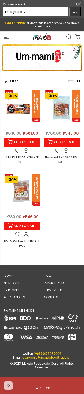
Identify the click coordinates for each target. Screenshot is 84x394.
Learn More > (42, 26)
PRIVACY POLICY (55, 283)
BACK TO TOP (42, 388)
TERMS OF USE (54, 290)
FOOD (8, 276)
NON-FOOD (12, 283)
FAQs (47, 276)
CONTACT (51, 297)
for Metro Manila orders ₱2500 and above (42, 24)
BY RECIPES (12, 290)
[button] (78, 4)
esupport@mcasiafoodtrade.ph (46, 358)
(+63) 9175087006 (47, 354)
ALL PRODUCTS (14, 297)
